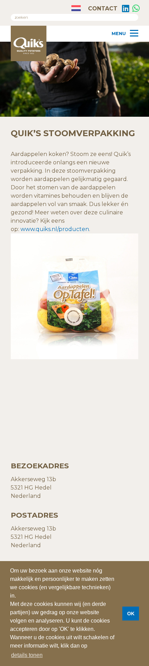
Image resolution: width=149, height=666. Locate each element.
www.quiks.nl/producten (54, 229)
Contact (101, 8)
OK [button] (130, 613)
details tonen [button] (27, 655)
